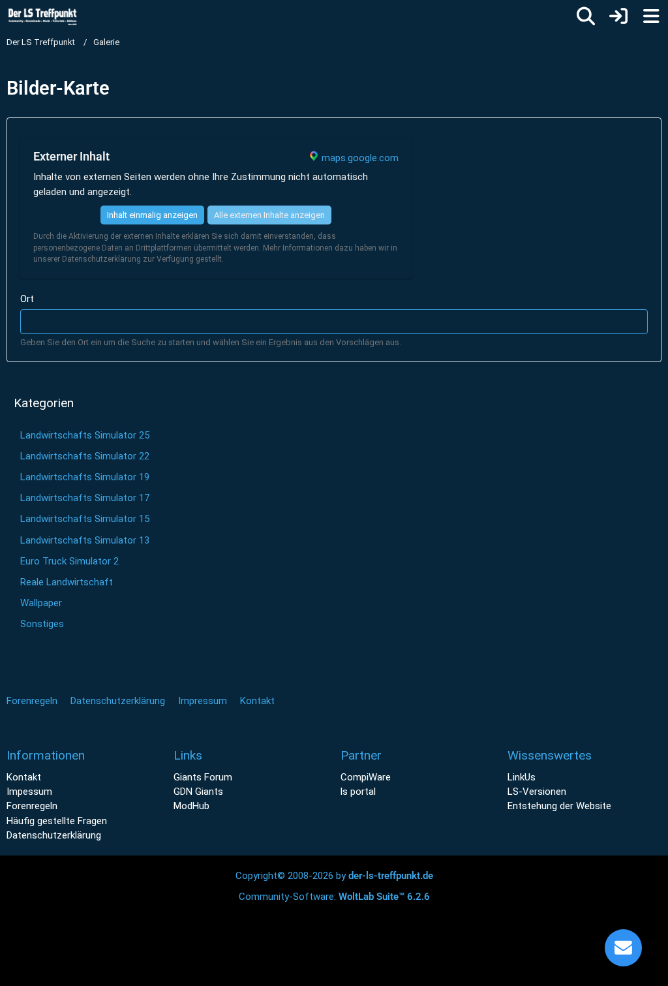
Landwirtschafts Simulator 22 (84, 456)
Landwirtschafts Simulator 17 (84, 498)
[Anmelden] (618, 16)
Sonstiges (42, 624)
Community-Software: (334, 896)
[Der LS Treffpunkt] (51, 16)
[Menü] (651, 16)
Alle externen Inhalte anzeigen (269, 215)
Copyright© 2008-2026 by (334, 876)
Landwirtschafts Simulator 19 (84, 477)
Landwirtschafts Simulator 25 (84, 435)
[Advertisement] (334, 463)
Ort (27, 299)
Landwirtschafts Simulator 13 (84, 540)
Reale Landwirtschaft (66, 582)
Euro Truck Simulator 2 (69, 561)
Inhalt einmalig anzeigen (152, 215)
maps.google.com (360, 158)
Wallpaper (41, 603)
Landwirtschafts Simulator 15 (84, 519)
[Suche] (586, 16)
